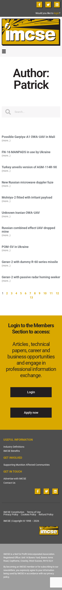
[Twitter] (48, 5)
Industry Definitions (13, 446)
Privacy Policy (10, 514)
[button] (31, 52)
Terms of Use (34, 512)
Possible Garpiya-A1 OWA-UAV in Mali (28, 137)
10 (45, 293)
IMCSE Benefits (11, 451)
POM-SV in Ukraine (15, 247)
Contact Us (9, 482)
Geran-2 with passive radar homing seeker (31, 277)
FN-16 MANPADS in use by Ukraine (26, 152)
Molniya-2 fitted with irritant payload (27, 197)
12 (57, 293)
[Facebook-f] (40, 5)
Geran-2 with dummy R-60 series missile (30, 262)
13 (31, 297)
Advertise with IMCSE (14, 478)
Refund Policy (46, 514)
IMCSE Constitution (13, 512)
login (56, 13)
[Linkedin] (57, 5)
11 (51, 293)
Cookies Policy (28, 514)
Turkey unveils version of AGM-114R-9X (29, 167)
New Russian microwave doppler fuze (27, 182)
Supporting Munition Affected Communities (26, 464)
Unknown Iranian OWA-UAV (21, 212)
